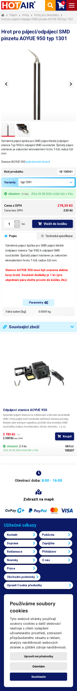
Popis (12, 236)
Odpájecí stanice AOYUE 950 (25, 410)
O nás (46, 560)
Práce (11, 568)
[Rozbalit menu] (71, 5)
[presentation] (6, 84)
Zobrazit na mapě (38, 499)
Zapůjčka (48, 543)
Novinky (12, 560)
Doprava (12, 543)
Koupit (67, 436)
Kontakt (12, 535)
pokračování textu (37, 161)
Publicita (48, 535)
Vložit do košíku (55, 224)
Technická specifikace (59, 236)
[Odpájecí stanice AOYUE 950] (38, 372)
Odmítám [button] (38, 666)
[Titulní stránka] (19, 5)
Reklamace (14, 551)
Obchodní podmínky (21, 577)
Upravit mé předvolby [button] (38, 656)
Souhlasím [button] (38, 676)
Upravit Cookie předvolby (24, 585)
